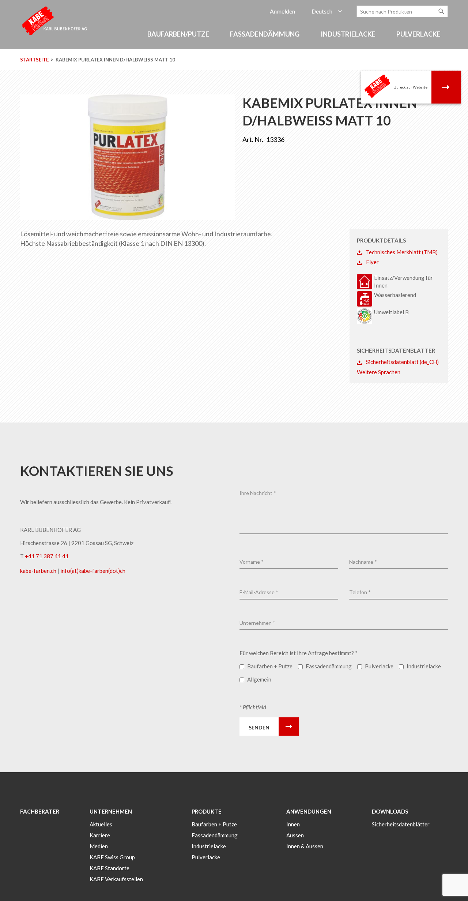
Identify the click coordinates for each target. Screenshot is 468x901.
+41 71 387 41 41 (47, 556)
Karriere (100, 835)
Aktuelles (101, 824)
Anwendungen (308, 811)
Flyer (372, 262)
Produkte (207, 811)
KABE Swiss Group (112, 857)
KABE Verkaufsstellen (116, 879)
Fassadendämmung (215, 835)
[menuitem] (179, 34)
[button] (327, 11)
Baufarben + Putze (214, 824)
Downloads (390, 811)
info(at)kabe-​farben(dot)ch (92, 570)
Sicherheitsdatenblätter (401, 824)
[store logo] (55, 20)
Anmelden (282, 11)
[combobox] (402, 11)
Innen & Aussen (304, 846)
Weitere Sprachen (378, 372)
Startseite (34, 60)
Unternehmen (111, 811)
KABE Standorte (109, 868)
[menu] (234, 38)
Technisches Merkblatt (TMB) (402, 252)
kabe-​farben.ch (38, 570)
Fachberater (39, 811)
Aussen (295, 835)
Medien (99, 846)
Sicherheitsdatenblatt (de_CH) (402, 361)
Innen (293, 824)
